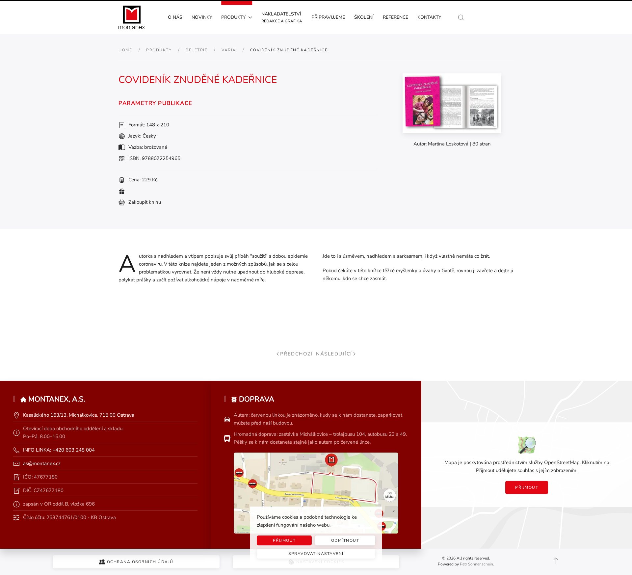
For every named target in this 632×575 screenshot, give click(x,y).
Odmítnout (345, 540)
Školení (364, 17)
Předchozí (296, 354)
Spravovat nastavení (316, 553)
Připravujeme (328, 17)
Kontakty (429, 17)
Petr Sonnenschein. (477, 564)
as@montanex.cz (42, 463)
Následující (334, 354)
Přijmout (526, 487)
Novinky (202, 17)
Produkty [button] (233, 17)
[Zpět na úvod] (131, 17)
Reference (395, 17)
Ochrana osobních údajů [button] (140, 561)
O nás (175, 17)
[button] (461, 17)
